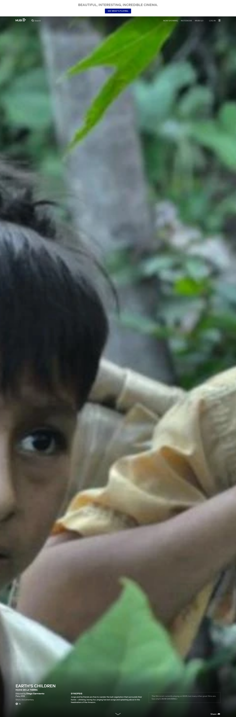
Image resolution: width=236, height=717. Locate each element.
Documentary (27, 699)
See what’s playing (118, 11)
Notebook (186, 20)
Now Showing (170, 20)
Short (18, 699)
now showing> (170, 699)
